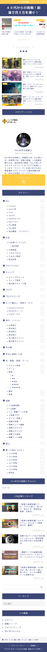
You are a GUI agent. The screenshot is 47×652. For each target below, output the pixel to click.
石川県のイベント (26, 338)
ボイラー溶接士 (26, 418)
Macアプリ (26, 222)
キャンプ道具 (26, 280)
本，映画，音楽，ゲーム (24, 360)
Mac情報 (26, 225)
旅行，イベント (24, 320)
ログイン (9, 620)
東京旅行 (26, 335)
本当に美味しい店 (24, 354)
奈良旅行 (26, 328)
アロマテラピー (24, 265)
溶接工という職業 (26, 424)
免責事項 (33, 646)
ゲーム (26, 368)
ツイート (6, 487)
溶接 (25, 400)
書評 (26, 391)
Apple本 (26, 209)
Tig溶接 (26, 408)
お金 (25, 237)
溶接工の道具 (26, 434)
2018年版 (26, 453)
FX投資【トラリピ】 (26, 242)
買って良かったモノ (24, 450)
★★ (13, 378)
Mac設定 (26, 228)
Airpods (26, 206)
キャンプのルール (26, 277)
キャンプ (24, 272)
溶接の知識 (26, 421)
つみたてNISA (26, 253)
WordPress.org (12, 631)
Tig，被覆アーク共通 (26, 412)
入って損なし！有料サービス (24, 303)
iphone (26, 215)
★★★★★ (16, 387)
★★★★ (15, 384)
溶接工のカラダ (26, 427)
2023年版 (26, 469)
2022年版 (26, 466)
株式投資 (26, 259)
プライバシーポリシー (18, 646)
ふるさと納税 (26, 256)
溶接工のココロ (26, 431)
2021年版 (26, 463)
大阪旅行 (26, 325)
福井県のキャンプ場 (26, 283)
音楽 (26, 394)
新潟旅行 (26, 331)
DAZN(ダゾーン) (26, 311)
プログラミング (24, 296)
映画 (26, 372)
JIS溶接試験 (26, 405)
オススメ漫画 (26, 365)
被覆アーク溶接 (26, 437)
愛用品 (26, 472)
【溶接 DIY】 (26, 415)
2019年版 (26, 456)
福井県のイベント (26, 341)
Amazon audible (26, 308)
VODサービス (26, 314)
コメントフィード (13, 627)
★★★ (14, 381)
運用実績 (15, 246)
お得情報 (26, 250)
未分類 (24, 347)
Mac (24, 201)
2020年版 (26, 460)
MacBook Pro (26, 218)
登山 (24, 443)
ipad (26, 212)
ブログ (24, 289)
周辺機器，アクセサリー (26, 231)
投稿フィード (11, 623)
